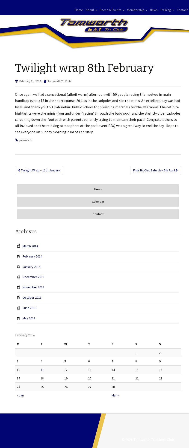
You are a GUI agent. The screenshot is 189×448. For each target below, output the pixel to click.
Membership (136, 10)
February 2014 (32, 256)
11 (42, 370)
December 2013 (33, 277)
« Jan (20, 395)
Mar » (115, 395)
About (90, 10)
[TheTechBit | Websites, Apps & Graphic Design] (147, 431)
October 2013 (32, 297)
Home (79, 10)
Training (166, 10)
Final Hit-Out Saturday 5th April (154, 170)
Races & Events (111, 10)
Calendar (98, 201)
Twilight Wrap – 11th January (40, 170)
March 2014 (30, 246)
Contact (182, 10)
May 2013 (29, 318)
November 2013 (33, 287)
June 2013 (29, 308)
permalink (25, 140)
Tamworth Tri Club (59, 81)
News (154, 10)
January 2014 (32, 267)
